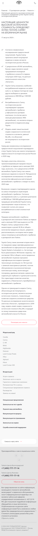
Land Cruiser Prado (9, 354)
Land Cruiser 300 (9, 365)
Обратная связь (19, 482)
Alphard (5, 359)
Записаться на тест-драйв (12, 404)
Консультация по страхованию (14, 418)
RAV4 (5, 345)
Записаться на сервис (11, 423)
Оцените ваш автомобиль (12, 409)
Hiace (5, 362)
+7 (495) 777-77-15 (10, 475)
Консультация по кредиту (12, 413)
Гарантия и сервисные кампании (15, 382)
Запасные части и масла (12, 379)
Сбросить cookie (7, 518)
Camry (5, 340)
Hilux (4, 357)
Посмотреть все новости (19, 322)
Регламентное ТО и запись (12, 385)
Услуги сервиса (8, 376)
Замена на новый (9, 393)
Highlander (7, 348)
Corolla (5, 337)
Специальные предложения (13, 400)
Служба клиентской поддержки (14, 427)
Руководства (7, 390)
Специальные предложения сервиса (16, 387)
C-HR (5, 342)
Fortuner (6, 351)
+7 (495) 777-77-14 (10, 468)
